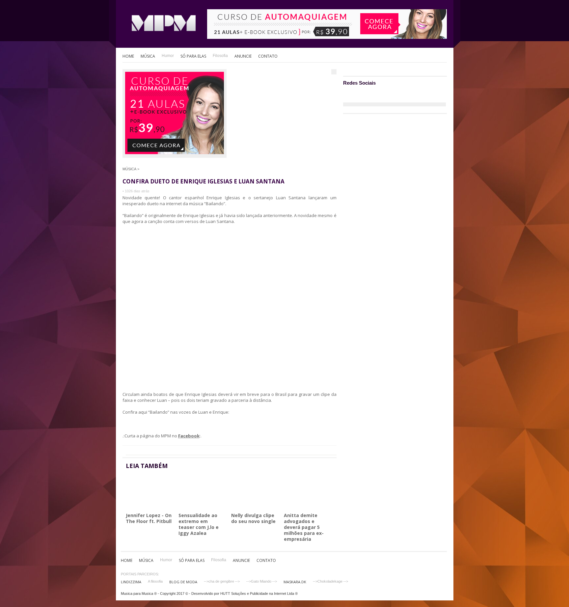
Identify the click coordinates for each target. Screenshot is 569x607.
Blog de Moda (183, 581)
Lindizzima (131, 581)
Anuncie (243, 56)
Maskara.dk (295, 581)
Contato (268, 56)
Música (148, 56)
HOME (128, 56)
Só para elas (193, 56)
